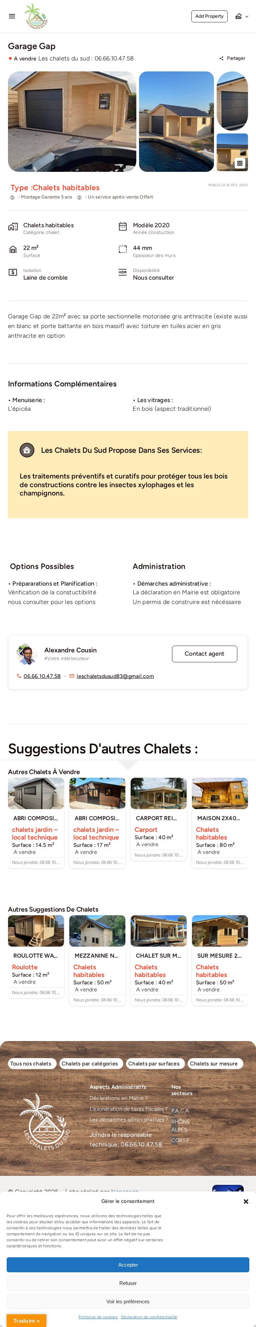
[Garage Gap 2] (176, 74)
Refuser (128, 1283)
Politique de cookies (98, 1317)
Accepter (128, 1265)
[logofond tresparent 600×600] (36, 5)
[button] (246, 1201)
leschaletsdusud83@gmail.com (115, 676)
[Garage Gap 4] (232, 74)
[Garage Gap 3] (232, 136)
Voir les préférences (128, 1301)
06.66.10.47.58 (42, 676)
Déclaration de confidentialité (149, 1317)
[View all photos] (72, 121)
